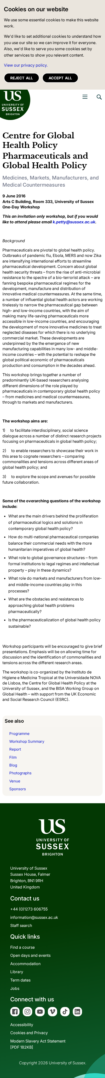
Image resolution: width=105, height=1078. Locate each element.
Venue (14, 781)
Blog (13, 765)
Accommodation (25, 963)
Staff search (21, 925)
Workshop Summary (26, 741)
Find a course (22, 947)
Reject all (21, 78)
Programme (19, 733)
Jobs (14, 988)
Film (13, 757)
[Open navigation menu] (85, 97)
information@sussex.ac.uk (34, 917)
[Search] (99, 101)
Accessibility (21, 1024)
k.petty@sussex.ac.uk (74, 221)
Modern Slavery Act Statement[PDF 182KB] (37, 1044)
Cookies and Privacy (29, 1032)
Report (15, 749)
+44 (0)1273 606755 (29, 909)
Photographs (20, 773)
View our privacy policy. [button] (26, 65)
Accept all (60, 78)
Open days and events (30, 955)
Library (16, 971)
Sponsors (17, 789)
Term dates (20, 980)
